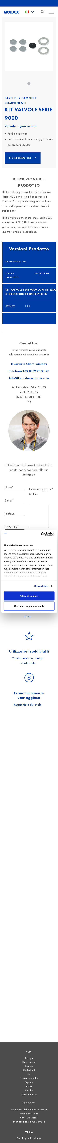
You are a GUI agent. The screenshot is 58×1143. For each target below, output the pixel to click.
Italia (29, 1086)
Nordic (29, 1090)
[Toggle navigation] (43, 11)
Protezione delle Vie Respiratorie (29, 1109)
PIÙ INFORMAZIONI (20, 157)
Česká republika (29, 1078)
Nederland (29, 1070)
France (29, 1066)
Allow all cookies (29, 595)
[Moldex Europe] (11, 12)
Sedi (29, 1051)
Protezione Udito (29, 1113)
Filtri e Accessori (29, 1117)
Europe (29, 1058)
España (29, 1082)
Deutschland (29, 1062)
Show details (41, 586)
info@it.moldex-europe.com (29, 378)
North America (29, 1094)
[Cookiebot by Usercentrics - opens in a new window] (41, 534)
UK (29, 1074)
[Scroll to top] (51, 1136)
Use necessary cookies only (29, 606)
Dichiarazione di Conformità (29, 1121)
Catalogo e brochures (29, 1138)
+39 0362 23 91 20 (36, 371)
